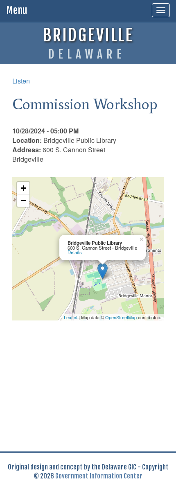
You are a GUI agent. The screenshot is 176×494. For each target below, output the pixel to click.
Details (75, 252)
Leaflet (70, 317)
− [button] (23, 200)
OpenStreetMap (121, 317)
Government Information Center (98, 476)
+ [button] (23, 188)
